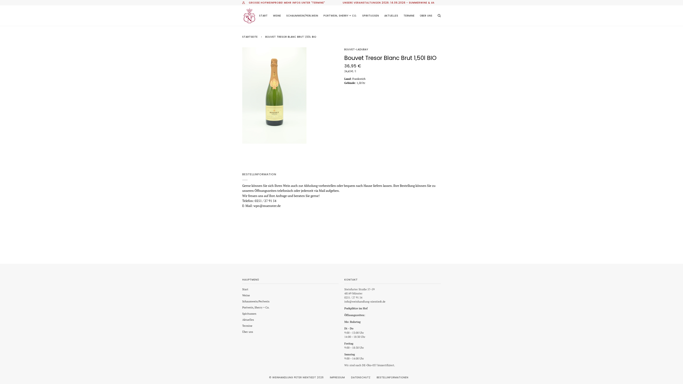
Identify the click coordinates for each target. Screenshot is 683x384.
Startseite (250, 37)
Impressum (337, 377)
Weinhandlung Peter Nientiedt (294, 377)
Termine (247, 325)
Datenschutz (360, 377)
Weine (246, 295)
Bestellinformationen (392, 377)
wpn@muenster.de (267, 206)
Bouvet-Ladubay (356, 49)
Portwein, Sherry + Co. (255, 307)
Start (245, 289)
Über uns (247, 332)
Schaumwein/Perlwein (255, 301)
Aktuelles (248, 319)
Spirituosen (249, 313)
